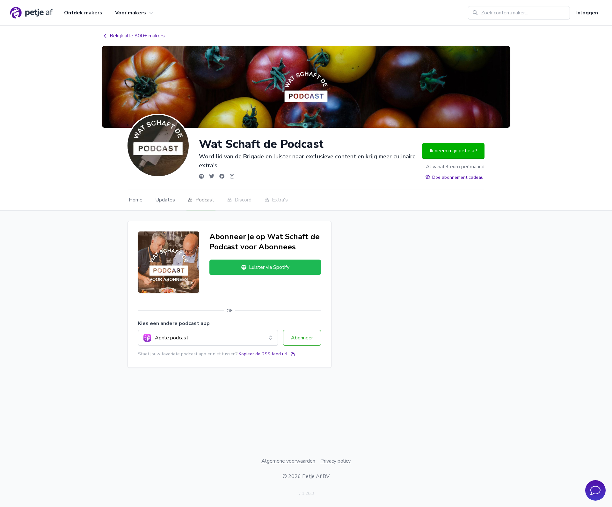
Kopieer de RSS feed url (263, 354)
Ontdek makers (83, 12)
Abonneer (302, 337)
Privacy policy (335, 461)
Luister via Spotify (269, 267)
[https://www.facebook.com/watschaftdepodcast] (221, 176)
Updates (165, 199)
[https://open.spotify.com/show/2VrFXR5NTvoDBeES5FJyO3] (201, 176)
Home (135, 199)
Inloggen (587, 12)
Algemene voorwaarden (288, 461)
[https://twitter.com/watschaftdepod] (211, 176)
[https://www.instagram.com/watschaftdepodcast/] (232, 176)
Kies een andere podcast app (174, 323)
